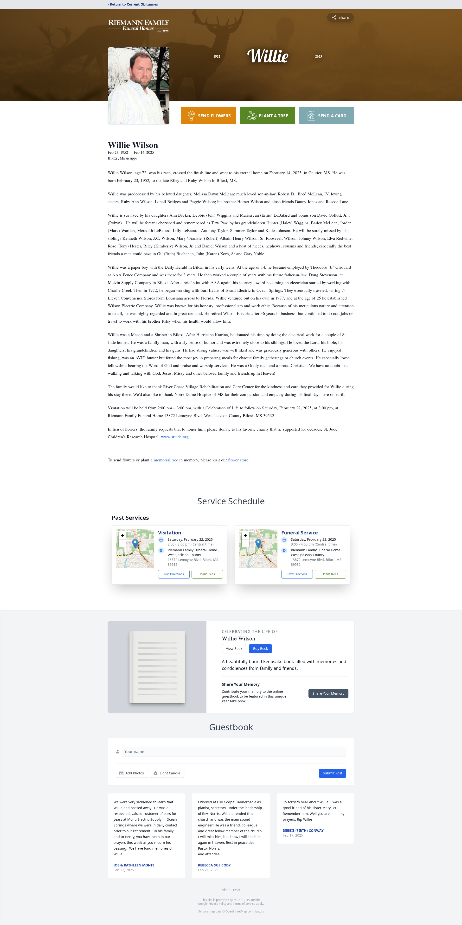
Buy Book (260, 648)
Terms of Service (244, 904)
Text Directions (174, 574)
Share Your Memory (328, 693)
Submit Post (332, 773)
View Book (234, 648)
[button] (135, 544)
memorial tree (166, 460)
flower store (238, 460)
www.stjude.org (175, 436)
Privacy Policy (217, 904)
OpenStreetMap (236, 911)
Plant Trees (207, 574)
